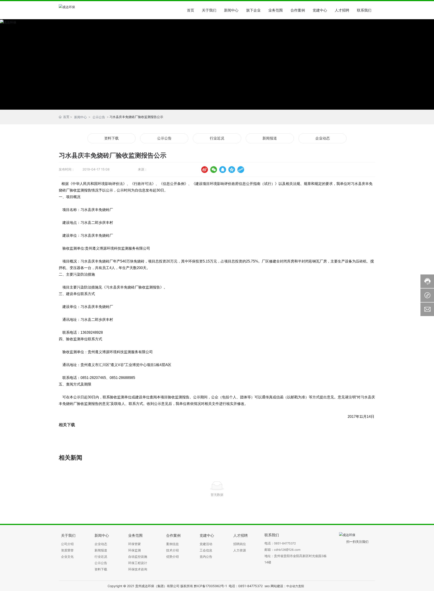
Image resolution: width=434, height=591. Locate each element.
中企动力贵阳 (295, 586)
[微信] (213, 169)
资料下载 (111, 138)
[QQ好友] (222, 169)
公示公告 (98, 117)
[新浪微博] (204, 169)
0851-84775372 (285, 543)
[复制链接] (240, 169)
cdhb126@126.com (287, 549)
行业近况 (217, 138)
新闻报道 (269, 138)
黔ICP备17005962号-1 (210, 586)
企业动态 (322, 138)
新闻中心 (80, 117)
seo (267, 586)
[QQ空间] (231, 169)
